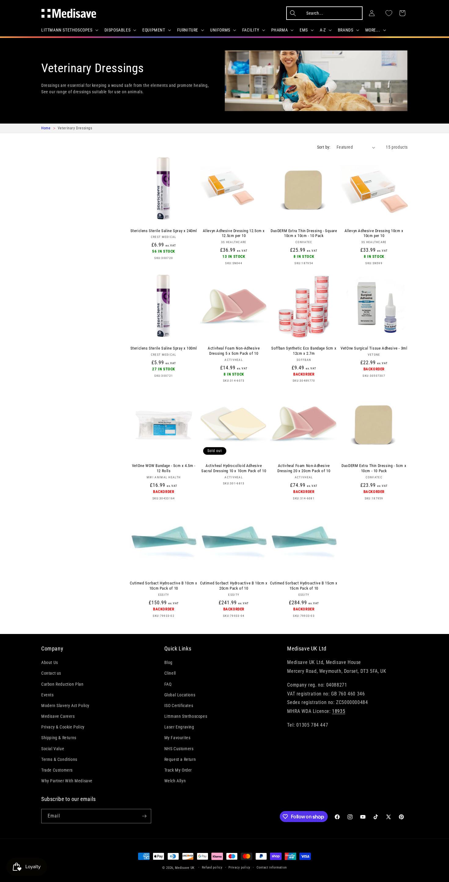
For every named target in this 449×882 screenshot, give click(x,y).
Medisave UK (185, 868)
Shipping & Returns (58, 737)
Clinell (170, 673)
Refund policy (212, 867)
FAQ (168, 684)
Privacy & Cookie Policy (63, 726)
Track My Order (178, 770)
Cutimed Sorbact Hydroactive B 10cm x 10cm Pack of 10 (163, 586)
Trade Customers (57, 770)
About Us (49, 662)
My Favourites (177, 737)
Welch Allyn (175, 780)
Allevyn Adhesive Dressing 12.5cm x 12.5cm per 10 (234, 233)
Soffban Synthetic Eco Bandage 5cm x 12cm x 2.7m (303, 351)
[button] (69, 30)
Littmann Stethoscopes (185, 716)
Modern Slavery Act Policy (65, 705)
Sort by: (323, 147)
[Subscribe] (144, 816)
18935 (338, 711)
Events (47, 694)
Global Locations (179, 694)
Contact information (272, 867)
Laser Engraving (179, 726)
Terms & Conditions (59, 759)
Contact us (51, 673)
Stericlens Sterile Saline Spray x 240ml (163, 230)
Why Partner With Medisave (67, 780)
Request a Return (180, 759)
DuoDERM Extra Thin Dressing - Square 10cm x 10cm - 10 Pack (304, 233)
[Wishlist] (389, 13)
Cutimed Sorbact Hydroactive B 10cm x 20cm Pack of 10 (234, 586)
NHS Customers (179, 748)
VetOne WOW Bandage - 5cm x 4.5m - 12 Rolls (163, 468)
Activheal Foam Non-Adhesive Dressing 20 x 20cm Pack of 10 (303, 468)
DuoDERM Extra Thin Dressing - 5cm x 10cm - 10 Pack (373, 468)
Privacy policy (239, 867)
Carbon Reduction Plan (62, 684)
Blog (168, 662)
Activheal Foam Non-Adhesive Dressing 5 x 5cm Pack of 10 (234, 351)
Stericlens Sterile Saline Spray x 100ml (163, 348)
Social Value (52, 748)
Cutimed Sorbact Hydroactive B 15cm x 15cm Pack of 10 (304, 586)
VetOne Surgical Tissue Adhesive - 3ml (374, 348)
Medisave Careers (58, 716)
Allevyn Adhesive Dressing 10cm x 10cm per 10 (374, 233)
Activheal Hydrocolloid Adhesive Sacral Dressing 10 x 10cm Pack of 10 (233, 468)
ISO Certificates (178, 705)
